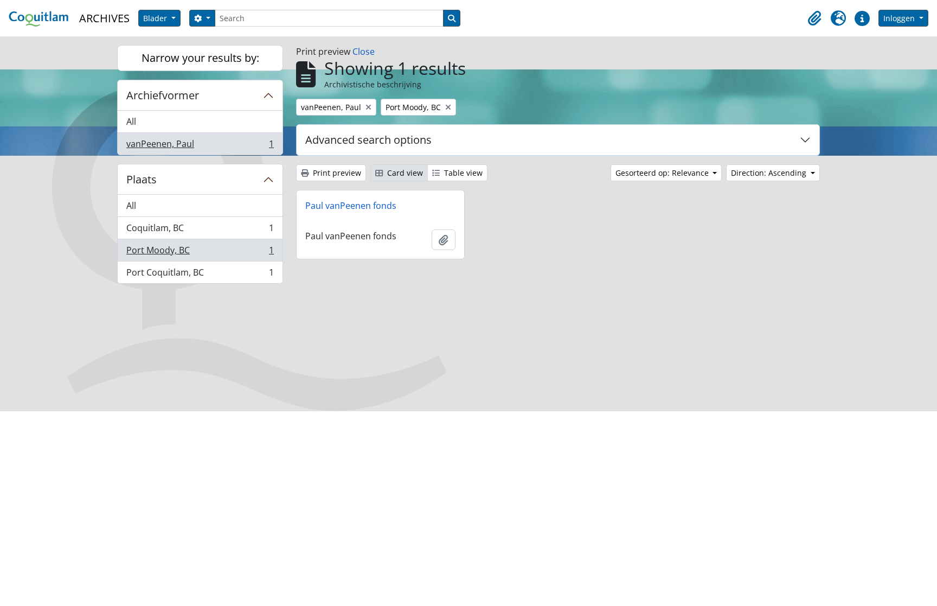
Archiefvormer (162, 95)
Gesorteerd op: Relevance (663, 173)
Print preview (336, 173)
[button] (814, 18)
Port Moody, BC (200, 252)
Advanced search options (368, 139)
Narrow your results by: (200, 57)
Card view (404, 173)
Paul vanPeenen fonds (350, 206)
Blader (156, 18)
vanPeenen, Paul (200, 146)
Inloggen (900, 18)
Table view (462, 173)
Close (363, 52)
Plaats (141, 179)
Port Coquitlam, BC (200, 274)
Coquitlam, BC (200, 230)
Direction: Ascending (769, 173)
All (131, 121)
